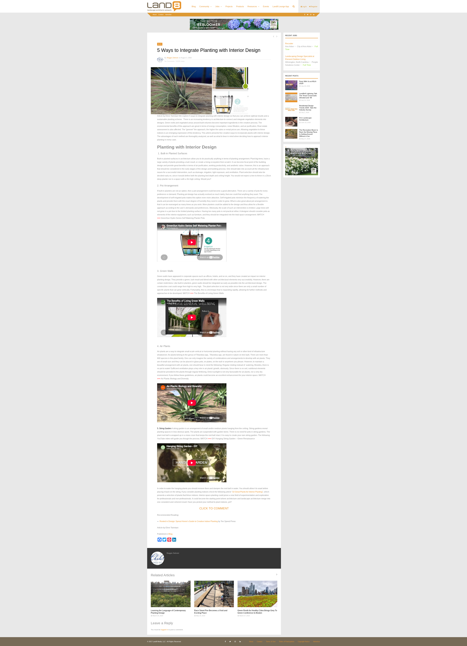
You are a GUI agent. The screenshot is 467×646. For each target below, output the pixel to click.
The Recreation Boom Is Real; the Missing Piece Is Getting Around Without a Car (308, 133)
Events (266, 6)
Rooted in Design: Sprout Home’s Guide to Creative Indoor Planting (189, 521)
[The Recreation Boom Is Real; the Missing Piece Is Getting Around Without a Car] (291, 138)
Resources (252, 6)
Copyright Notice (304, 641)
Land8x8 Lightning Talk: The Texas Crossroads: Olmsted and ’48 (308, 96)
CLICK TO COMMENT (214, 508)
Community (204, 6)
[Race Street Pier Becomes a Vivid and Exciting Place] (214, 594)
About (155, 14)
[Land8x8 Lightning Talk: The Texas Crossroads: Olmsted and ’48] (291, 102)
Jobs (217, 6)
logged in (164, 630)
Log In (304, 7)
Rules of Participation (286, 641)
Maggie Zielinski (172, 58)
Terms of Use (270, 641)
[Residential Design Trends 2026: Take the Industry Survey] (291, 114)
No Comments (169, 61)
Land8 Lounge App (281, 6)
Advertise (168, 14)
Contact (160, 14)
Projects (229, 6)
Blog (194, 6)
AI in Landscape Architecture (305, 119)
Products (240, 6)
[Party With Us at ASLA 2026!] (291, 89)
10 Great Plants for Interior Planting (247, 492)
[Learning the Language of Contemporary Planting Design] (171, 594)
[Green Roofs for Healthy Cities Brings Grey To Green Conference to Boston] (257, 594)
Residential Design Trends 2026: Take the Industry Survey (307, 108)
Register (314, 7)
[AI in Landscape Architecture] (291, 126)
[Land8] (164, 11)
